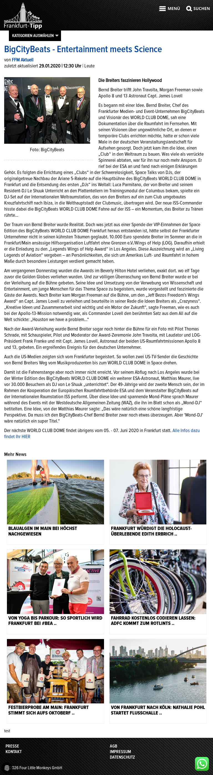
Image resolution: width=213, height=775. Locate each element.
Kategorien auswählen (33, 35)
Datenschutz (122, 757)
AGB (113, 746)
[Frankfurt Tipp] (23, 29)
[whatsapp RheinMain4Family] (202, 764)
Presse (12, 746)
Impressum (120, 751)
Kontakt (14, 751)
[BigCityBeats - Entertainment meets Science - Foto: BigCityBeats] (47, 110)
